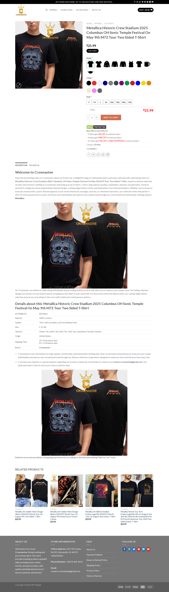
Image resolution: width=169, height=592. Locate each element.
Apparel (53, 10)
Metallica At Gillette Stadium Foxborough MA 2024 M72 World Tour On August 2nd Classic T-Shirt (100, 514)
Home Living (66, 10)
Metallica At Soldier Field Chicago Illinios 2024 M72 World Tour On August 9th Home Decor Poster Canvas (64, 515)
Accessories (82, 10)
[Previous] (15, 502)
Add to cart (110, 117)
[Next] (153, 502)
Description (21, 165)
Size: (89, 96)
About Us (96, 10)
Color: (89, 78)
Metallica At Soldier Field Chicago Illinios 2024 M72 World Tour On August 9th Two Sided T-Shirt (29, 514)
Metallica (93, 149)
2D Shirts (109, 23)
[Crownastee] (28, 10)
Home (89, 23)
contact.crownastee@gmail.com (127, 362)
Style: (89, 58)
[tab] (21, 165)
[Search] (47, 9)
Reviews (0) (34, 165)
